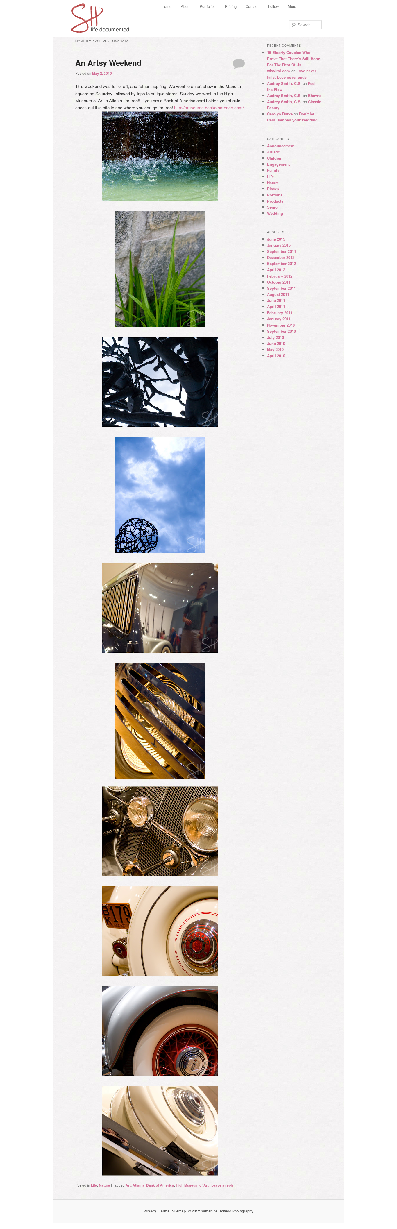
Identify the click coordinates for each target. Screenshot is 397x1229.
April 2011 (276, 306)
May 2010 (275, 349)
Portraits (274, 195)
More (292, 6)
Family (273, 170)
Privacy (150, 1211)
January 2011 (279, 318)
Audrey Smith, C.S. (284, 83)
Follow (273, 6)
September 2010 (281, 331)
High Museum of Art (192, 1185)
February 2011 (279, 312)
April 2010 (276, 355)
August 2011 (278, 294)
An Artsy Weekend (108, 62)
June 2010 (276, 343)
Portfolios (208, 6)
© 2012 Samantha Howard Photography (220, 1211)
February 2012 (279, 276)
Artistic (273, 152)
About (186, 6)
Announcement (280, 146)
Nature (104, 1185)
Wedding (275, 213)
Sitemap (179, 1211)
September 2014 (281, 251)
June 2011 (276, 300)
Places (273, 189)
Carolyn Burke (280, 114)
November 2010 (281, 325)
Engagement (278, 164)
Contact (252, 6)
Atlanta (138, 1185)
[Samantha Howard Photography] (101, 16)
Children (274, 158)
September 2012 (281, 263)
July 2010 (275, 337)
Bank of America (160, 1185)
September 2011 (281, 288)
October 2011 (279, 282)
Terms (164, 1211)
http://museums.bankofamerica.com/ (209, 107)
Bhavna (314, 95)
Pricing (231, 6)
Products (275, 201)
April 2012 (276, 269)
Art (128, 1185)
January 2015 (279, 245)
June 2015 (276, 239)
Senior (273, 207)
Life (94, 1185)
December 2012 (280, 257)
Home (166, 6)
